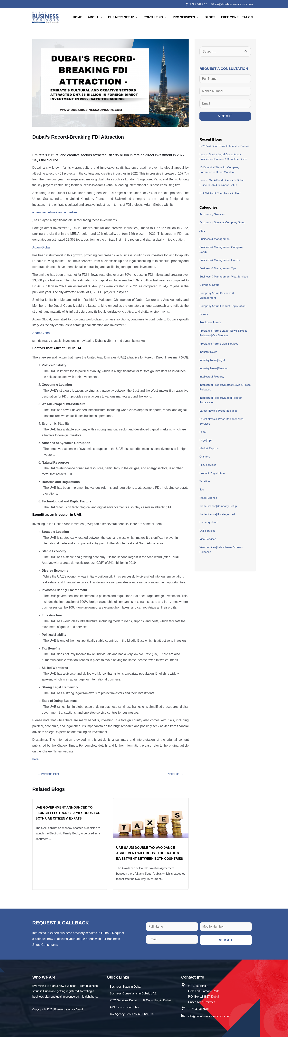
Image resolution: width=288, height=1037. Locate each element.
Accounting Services (212, 214)
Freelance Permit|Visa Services (218, 343)
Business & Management (214, 238)
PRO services (207, 464)
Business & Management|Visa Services (223, 276)
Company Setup (209, 284)
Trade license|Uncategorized (217, 514)
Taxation (204, 481)
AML (202, 230)
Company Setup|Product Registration (222, 305)
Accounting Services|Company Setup (222, 222)
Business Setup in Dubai (125, 986)
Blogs (210, 17)
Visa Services (207, 538)
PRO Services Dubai (123, 1000)
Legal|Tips (205, 440)
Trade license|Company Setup (218, 506)
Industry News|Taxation (213, 368)
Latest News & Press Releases (218, 410)
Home (77, 17)
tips (201, 489)
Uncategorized (208, 522)
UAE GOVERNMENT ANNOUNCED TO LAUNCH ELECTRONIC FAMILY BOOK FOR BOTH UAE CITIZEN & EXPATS (68, 813)
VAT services (207, 530)
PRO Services (184, 17)
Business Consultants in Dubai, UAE (133, 993)
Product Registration (212, 473)
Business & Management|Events (219, 260)
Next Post (176, 773)
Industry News (208, 351)
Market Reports (209, 448)
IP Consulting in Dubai (156, 1000)
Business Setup (121, 17)
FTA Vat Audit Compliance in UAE (220, 193)
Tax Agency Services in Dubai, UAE (133, 1014)
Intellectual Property (211, 376)
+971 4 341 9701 (197, 4)
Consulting (153, 17)
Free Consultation (237, 17)
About (93, 17)
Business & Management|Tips (217, 268)
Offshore (204, 456)
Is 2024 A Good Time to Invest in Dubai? (224, 146)
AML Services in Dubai (124, 1007)
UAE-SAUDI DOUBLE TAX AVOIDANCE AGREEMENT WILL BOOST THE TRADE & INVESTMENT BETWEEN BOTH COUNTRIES (149, 853)
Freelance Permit (210, 322)
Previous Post (48, 773)
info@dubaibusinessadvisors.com (233, 4)
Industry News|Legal (212, 360)
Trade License (208, 497)
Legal (202, 431)
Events (203, 314)
